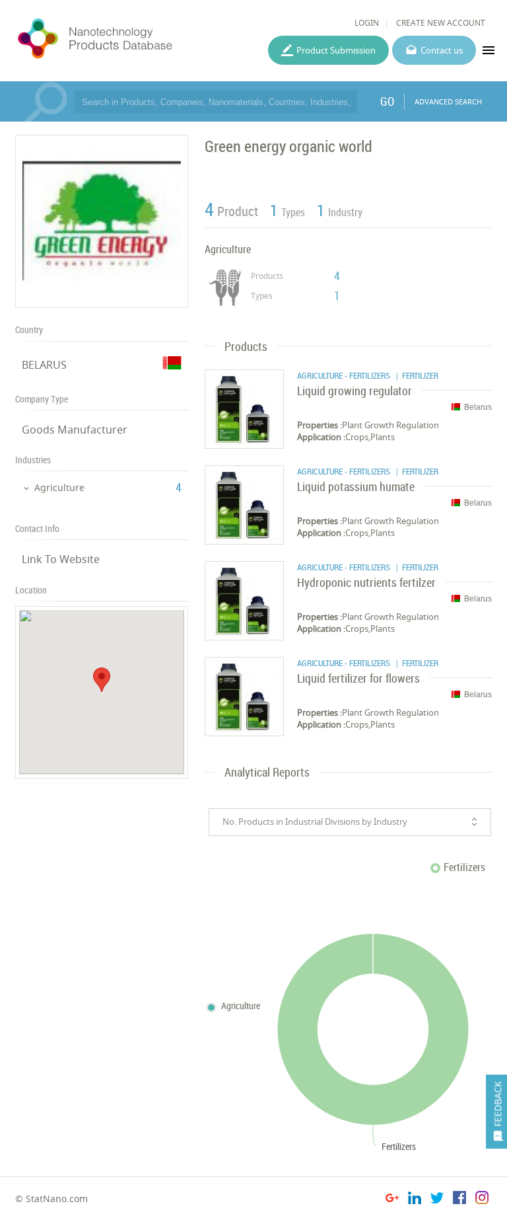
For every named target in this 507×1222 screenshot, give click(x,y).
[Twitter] (437, 1200)
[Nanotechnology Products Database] (129, 39)
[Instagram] (482, 1200)
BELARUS (44, 365)
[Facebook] (459, 1200)
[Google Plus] (392, 1200)
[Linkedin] (414, 1200)
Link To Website (61, 559)
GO (387, 101)
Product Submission (336, 50)
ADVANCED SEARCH (448, 101)
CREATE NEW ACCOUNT (440, 22)
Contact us (442, 50)
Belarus (478, 407)
